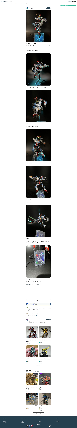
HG (31, 284)
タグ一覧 (22, 421)
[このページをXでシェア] (27, 426)
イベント (14, 3)
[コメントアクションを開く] (50, 307)
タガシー (41, 408)
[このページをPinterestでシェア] (32, 426)
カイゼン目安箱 (4, 422)
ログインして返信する (33, 315)
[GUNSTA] (3, 1)
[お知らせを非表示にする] (74, 5)
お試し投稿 (10, 3)
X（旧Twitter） (40, 418)
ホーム (2, 3)
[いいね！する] (50, 426)
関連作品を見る (38, 413)
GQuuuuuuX (28, 284)
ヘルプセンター (27, 3)
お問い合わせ (4, 421)
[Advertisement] (38, 291)
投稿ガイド (57, 421)
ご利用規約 (57, 418)
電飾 (39, 284)
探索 (22, 3)
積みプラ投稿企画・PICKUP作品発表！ (64, 5)
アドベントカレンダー (23, 418)
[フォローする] (48, 8)
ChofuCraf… (29, 389)
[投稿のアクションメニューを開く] (37, 343)
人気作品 (19, 3)
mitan (29, 7)
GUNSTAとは (4, 418)
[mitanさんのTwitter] (27, 324)
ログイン (70, 1)
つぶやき (5, 3)
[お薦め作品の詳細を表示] (49, 45)
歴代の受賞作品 (22, 422)
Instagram (39, 421)
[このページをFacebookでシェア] (29, 426)
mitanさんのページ (38, 365)
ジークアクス (35, 284)
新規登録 (74, 1)
